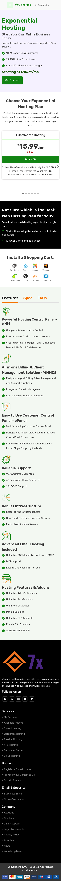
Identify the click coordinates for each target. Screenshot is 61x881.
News (7, 845)
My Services (10, 717)
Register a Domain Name (17, 769)
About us (9, 812)
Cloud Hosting (12, 755)
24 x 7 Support (12, 823)
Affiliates (9, 840)
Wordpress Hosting (14, 733)
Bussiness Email (13, 793)
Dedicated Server (13, 750)
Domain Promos (12, 780)
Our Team (9, 818)
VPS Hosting (11, 744)
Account (42, 5)
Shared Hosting (12, 728)
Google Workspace (14, 799)
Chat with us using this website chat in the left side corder (30, 233)
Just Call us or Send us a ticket (22, 240)
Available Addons (13, 722)
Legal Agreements (14, 829)
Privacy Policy (12, 834)
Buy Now (30, 159)
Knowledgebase (12, 851)
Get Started (12, 80)
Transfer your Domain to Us (19, 774)
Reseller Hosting (13, 739)
